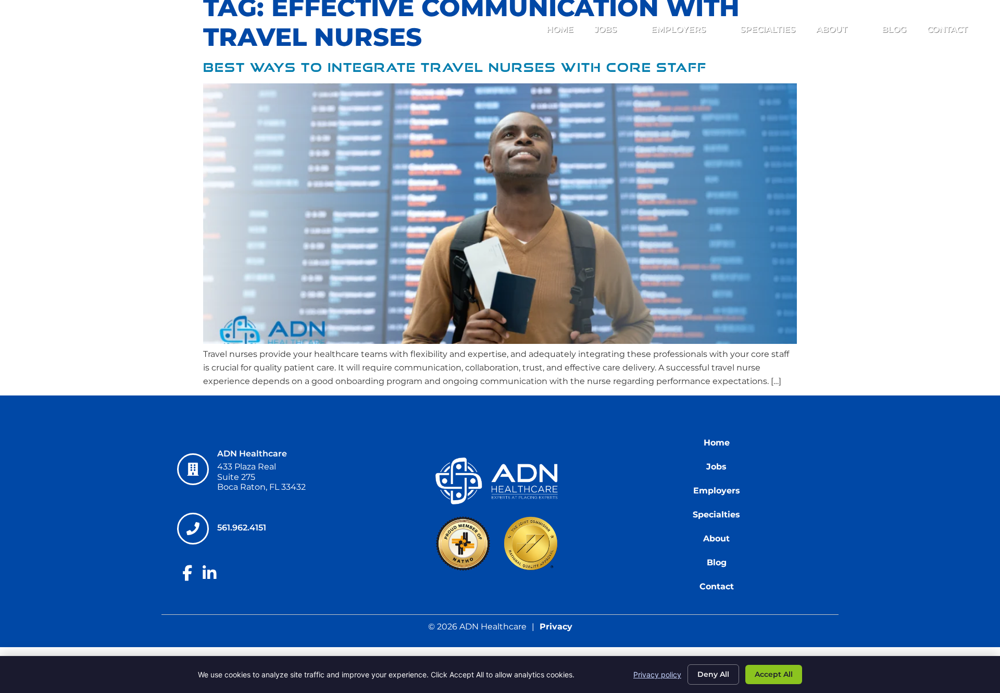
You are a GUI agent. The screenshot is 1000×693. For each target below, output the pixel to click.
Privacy (556, 627)
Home (559, 29)
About (831, 29)
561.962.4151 (242, 528)
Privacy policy (657, 674)
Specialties (767, 29)
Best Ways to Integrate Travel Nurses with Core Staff (455, 67)
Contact (947, 29)
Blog (894, 29)
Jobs (605, 29)
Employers (678, 29)
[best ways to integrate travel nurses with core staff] (500, 341)
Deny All (713, 674)
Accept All (774, 674)
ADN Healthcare (252, 454)
